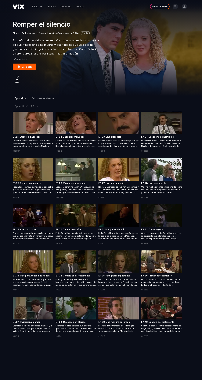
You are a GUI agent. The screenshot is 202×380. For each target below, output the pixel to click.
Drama (42, 33)
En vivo (52, 6)
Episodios (20, 98)
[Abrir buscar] (175, 6)
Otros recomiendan (43, 98)
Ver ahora (27, 66)
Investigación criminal (58, 33)
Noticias (80, 6)
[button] (33, 132)
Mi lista (17, 81)
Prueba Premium (159, 6)
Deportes (65, 6)
